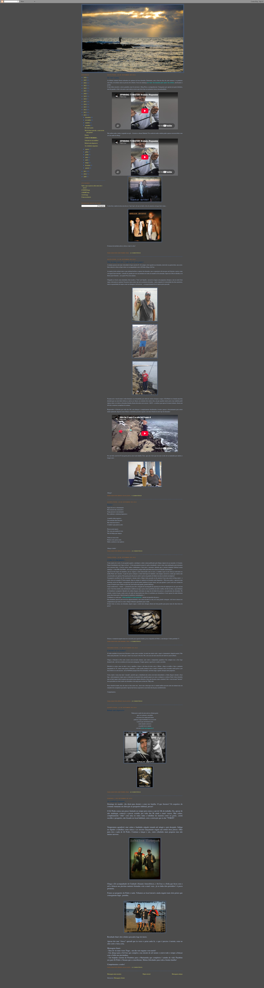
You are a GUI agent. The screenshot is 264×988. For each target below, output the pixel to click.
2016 (85, 104)
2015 (85, 107)
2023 (85, 85)
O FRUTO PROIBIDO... (116, 560)
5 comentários (137, 495)
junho (87, 154)
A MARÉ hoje (85, 192)
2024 (85, 83)
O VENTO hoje (85, 190)
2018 (85, 99)
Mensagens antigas (177, 974)
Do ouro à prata (113, 77)
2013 (85, 112)
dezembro (88, 117)
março (87, 163)
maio (86, 157)
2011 (85, 171)
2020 (85, 93)
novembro (88, 120)
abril (86, 160)
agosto (87, 149)
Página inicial (146, 974)
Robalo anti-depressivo (115, 710)
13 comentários (135, 253)
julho (87, 152)
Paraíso (110, 504)
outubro (87, 123)
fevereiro (88, 165)
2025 (85, 80)
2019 (85, 96)
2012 (85, 115)
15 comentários (137, 551)
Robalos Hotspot (132, 7)
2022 (85, 88)
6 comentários (136, 641)
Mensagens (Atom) (119, 978)
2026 (85, 77)
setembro (88, 125)
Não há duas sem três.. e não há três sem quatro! (125, 262)
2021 (85, 91)
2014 (85, 110)
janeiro (87, 168)
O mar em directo (86, 197)
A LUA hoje (84, 195)
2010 (85, 174)
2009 (85, 177)
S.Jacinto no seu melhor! (116, 650)
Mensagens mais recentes (114, 974)
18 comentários (135, 792)
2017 (85, 101)
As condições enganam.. (116, 801)
